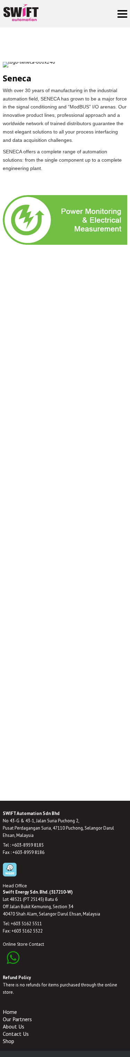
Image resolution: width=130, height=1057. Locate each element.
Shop (8, 1041)
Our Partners (17, 1019)
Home (10, 1011)
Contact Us (16, 1033)
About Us (13, 1026)
